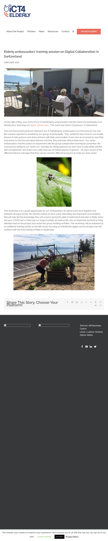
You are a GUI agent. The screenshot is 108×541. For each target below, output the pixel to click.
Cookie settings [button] (44, 536)
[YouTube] (86, 346)
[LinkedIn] (91, 346)
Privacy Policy (72, 536)
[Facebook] (82, 346)
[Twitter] (95, 346)
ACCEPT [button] (59, 537)
